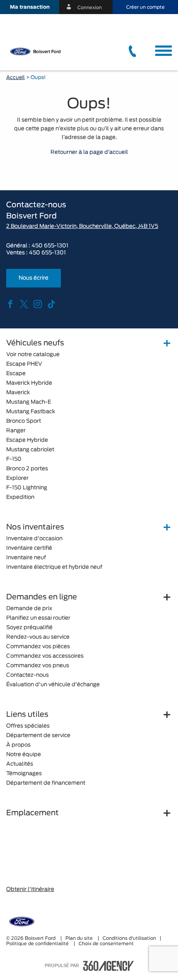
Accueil (15, 77)
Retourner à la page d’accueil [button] (89, 152)
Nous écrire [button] (33, 278)
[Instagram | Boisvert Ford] (38, 305)
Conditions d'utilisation (129, 938)
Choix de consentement (106, 943)
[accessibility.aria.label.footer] (108, 966)
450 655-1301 (49, 246)
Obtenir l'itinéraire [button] (30, 889)
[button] (29, 7)
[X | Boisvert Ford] (24, 305)
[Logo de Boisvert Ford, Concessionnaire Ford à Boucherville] (45, 51)
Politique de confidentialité (38, 943)
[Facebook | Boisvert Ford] (10, 305)
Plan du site (79, 938)
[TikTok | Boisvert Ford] (51, 305)
